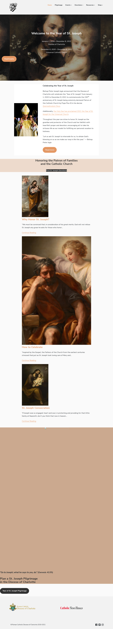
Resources (90, 5)
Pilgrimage (58, 5)
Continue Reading (29, 232)
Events (68, 5)
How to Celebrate (32, 347)
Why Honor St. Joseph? (35, 219)
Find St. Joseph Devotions (56, 170)
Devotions (78, 5)
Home (50, 5)
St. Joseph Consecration (36, 408)
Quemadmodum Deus (51, 106)
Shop (100, 5)
